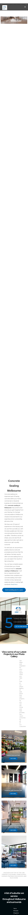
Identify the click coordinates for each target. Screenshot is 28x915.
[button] (25, 7)
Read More (14, 584)
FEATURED (13, 758)
